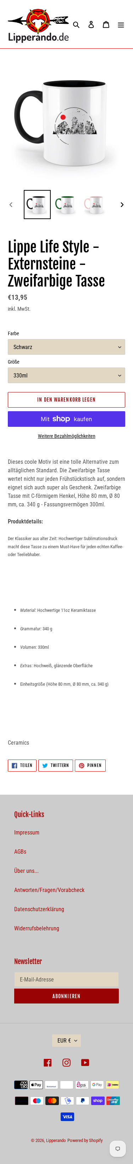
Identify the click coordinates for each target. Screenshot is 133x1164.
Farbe (13, 333)
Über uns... (26, 870)
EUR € (64, 1040)
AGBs (20, 851)
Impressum (26, 832)
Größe (14, 362)
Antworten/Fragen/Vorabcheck (49, 890)
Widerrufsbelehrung (36, 928)
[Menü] (120, 24)
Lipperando (56, 1140)
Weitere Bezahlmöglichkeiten (66, 436)
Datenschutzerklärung (39, 909)
